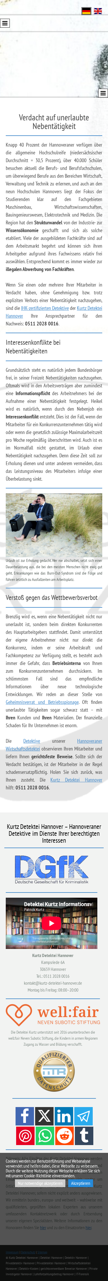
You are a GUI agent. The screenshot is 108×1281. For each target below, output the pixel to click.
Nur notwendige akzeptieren (40, 1183)
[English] (98, 10)
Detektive (31, 741)
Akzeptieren (80, 1183)
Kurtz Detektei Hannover (76, 779)
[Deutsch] (86, 10)
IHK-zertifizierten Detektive (45, 308)
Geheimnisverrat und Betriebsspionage (42, 702)
